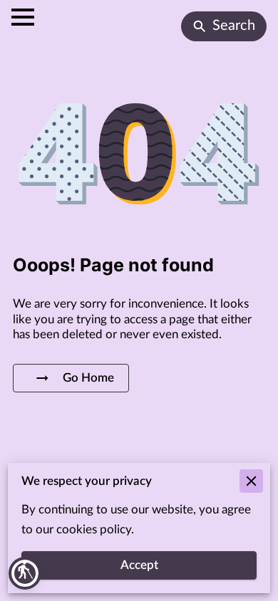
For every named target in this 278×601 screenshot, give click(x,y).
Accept (139, 565)
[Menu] (22, 17)
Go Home (88, 378)
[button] (24, 573)
